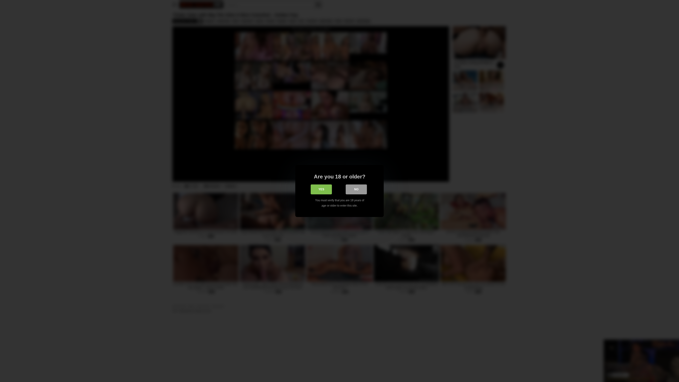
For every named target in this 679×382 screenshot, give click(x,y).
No (356, 189)
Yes (321, 189)
